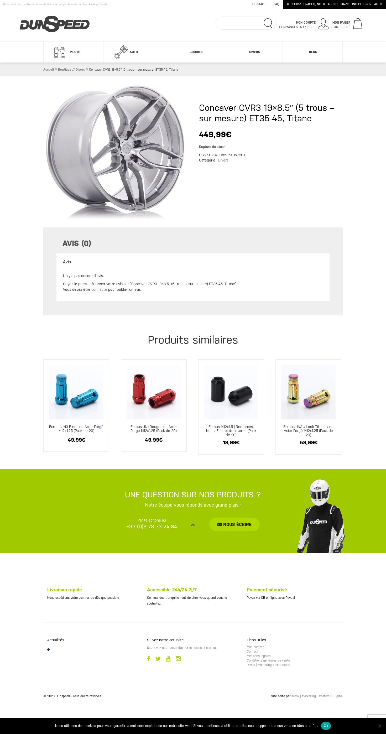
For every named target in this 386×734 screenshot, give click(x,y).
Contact (259, 4)
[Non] (379, 725)
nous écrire (237, 524)
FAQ (276, 4)
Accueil (48, 69)
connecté (99, 289)
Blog (313, 52)
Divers (254, 52)
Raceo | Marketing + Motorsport (269, 665)
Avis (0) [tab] (76, 243)
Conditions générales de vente (268, 660)
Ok (326, 725)
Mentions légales (258, 656)
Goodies (196, 52)
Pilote (75, 52)
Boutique (64, 69)
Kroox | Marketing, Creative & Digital (317, 696)
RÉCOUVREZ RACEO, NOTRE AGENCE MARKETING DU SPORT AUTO (334, 4)
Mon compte (255, 647)
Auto (134, 52)
